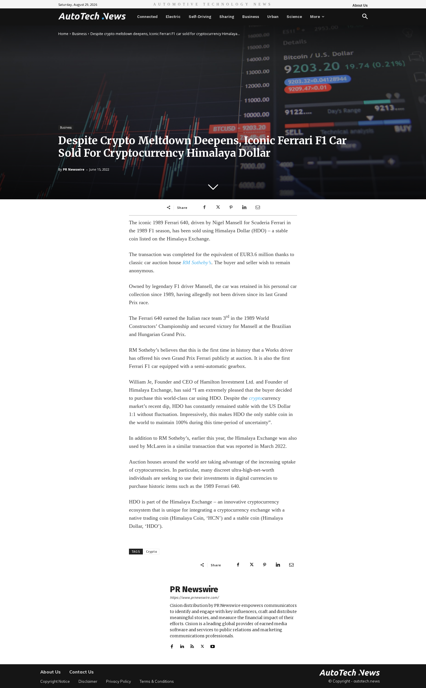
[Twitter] (217, 207)
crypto (255, 398)
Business (79, 33)
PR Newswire (73, 169)
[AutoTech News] (92, 16)
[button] (365, 16)
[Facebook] (204, 207)
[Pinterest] (231, 207)
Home (63, 33)
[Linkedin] (244, 207)
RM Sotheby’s (197, 262)
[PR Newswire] (146, 617)
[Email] (257, 207)
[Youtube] (212, 645)
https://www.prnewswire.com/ (194, 598)
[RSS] (192, 645)
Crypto (151, 552)
